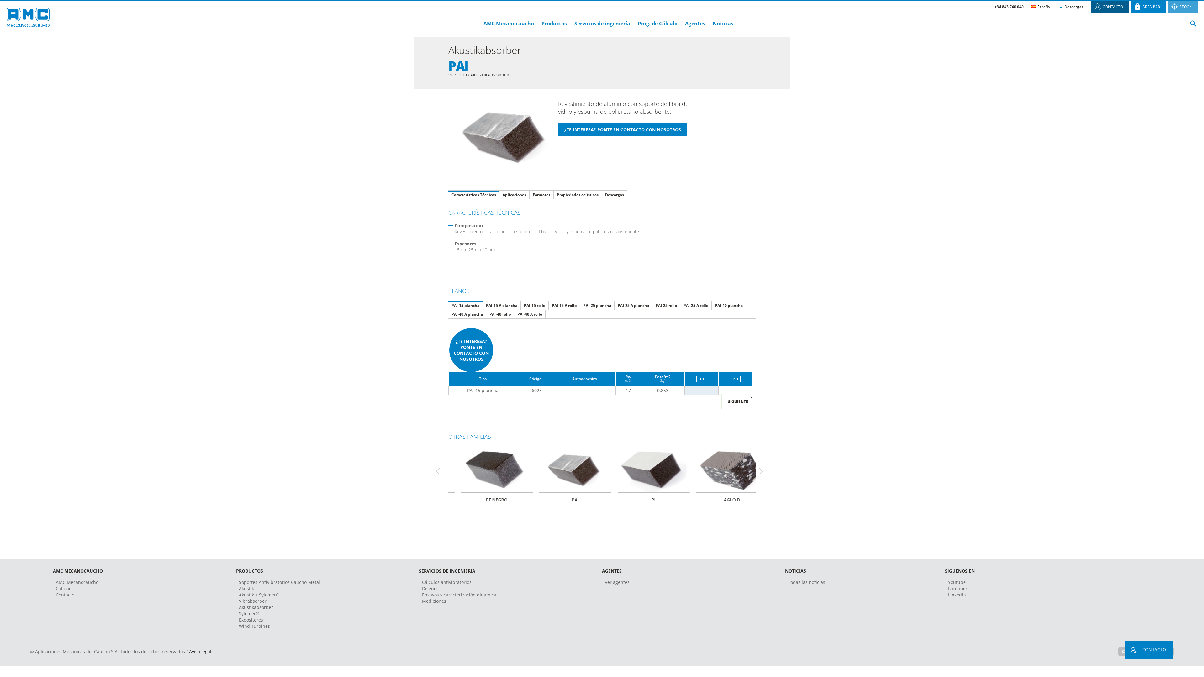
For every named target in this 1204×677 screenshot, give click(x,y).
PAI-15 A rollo (564, 305)
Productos (554, 23)
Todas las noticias (806, 582)
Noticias (723, 23)
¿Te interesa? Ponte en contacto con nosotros (471, 350)
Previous (440, 471)
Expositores (251, 620)
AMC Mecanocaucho (508, 23)
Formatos (541, 194)
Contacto (65, 595)
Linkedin (957, 595)
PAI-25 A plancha (633, 305)
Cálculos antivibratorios (447, 582)
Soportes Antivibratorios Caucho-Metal (279, 582)
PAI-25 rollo (666, 305)
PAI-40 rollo (500, 314)
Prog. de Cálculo (658, 23)
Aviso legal (200, 651)
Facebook (958, 588)
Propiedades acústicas (578, 194)
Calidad (64, 588)
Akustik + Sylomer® (259, 595)
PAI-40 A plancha (467, 314)
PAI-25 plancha (597, 305)
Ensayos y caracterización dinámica (459, 595)
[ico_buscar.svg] (1193, 26)
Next (763, 471)
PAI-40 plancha (729, 305)
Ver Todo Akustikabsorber (478, 75)
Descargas (1073, 6)
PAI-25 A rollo (696, 305)
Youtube (957, 582)
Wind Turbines (254, 626)
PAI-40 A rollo (529, 314)
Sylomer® (249, 614)
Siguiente (738, 401)
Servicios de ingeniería (602, 23)
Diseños (430, 588)
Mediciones (434, 601)
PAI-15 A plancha (501, 305)
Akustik (246, 588)
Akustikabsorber (256, 607)
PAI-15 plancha (465, 305)
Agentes (695, 23)
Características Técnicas (474, 194)
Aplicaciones (514, 194)
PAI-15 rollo (534, 305)
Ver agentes (617, 582)
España (1043, 6)
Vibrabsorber (253, 601)
